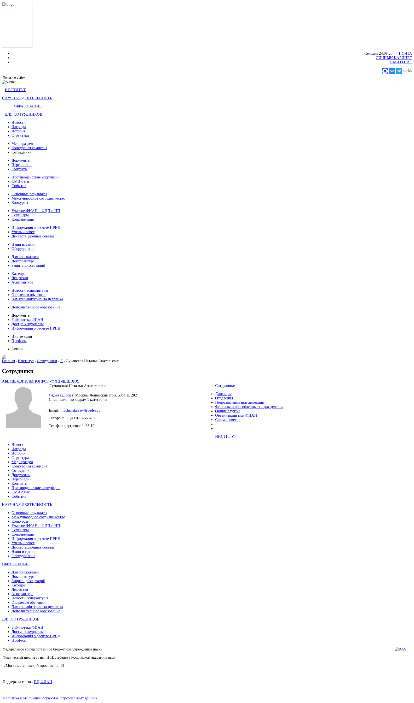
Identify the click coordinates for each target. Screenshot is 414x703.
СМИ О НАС (401, 62)
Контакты (20, 169)
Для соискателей (25, 257)
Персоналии (22, 165)
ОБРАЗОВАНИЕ (28, 106)
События (19, 186)
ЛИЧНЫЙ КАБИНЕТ (394, 58)
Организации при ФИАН (236, 415)
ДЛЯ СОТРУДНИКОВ (23, 114)
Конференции (23, 219)
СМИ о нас (21, 181)
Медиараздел (22, 144)
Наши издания (23, 244)
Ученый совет (23, 232)
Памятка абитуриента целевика (37, 299)
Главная (8, 361)
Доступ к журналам (28, 324)
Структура (20, 135)
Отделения (224, 398)
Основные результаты (29, 194)
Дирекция (223, 394)
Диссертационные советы (33, 236)
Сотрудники (47, 361)
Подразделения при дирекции (239, 402)
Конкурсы (20, 203)
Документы (21, 160)
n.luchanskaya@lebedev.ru (80, 410)
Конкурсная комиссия (29, 148)
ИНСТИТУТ (15, 90)
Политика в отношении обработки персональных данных (50, 698)
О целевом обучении (29, 295)
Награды (19, 127)
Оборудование (23, 249)
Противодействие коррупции (36, 177)
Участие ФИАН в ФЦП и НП (36, 211)
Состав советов (227, 420)
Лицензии (20, 278)
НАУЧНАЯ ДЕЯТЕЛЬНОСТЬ (27, 98)
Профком (19, 341)
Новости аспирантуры (30, 290)
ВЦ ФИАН (43, 682)
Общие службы (227, 411)
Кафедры (19, 274)
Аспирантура (22, 282)
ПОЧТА (405, 53)
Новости (19, 122)
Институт (26, 361)
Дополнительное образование (36, 307)
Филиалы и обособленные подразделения (249, 407)
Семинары (20, 215)
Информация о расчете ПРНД (36, 227)
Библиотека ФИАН (27, 320)
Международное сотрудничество (38, 198)
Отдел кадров (60, 395)
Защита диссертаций (28, 265)
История (18, 131)
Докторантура (23, 261)
